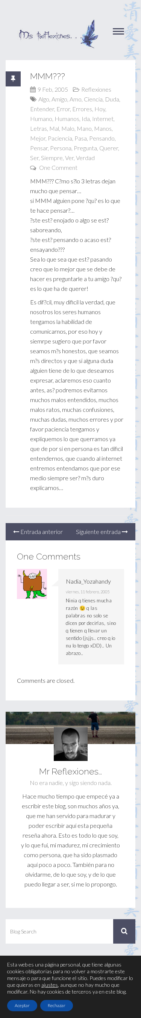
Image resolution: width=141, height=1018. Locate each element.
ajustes (49, 985)
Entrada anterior (41, 531)
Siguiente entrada (99, 531)
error (63, 108)
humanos (67, 118)
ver (69, 157)
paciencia (60, 138)
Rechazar (56, 1005)
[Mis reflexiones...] (58, 22)
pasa (80, 138)
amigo (59, 99)
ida (86, 118)
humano (41, 118)
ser (34, 157)
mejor (37, 138)
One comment (58, 167)
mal (54, 128)
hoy (99, 108)
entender (42, 108)
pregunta (85, 147)
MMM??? (47, 76)
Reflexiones (96, 89)
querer (108, 147)
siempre (52, 157)
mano (84, 128)
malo (67, 128)
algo (43, 99)
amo (76, 99)
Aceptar (22, 1005)
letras (38, 128)
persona (60, 147)
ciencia (93, 99)
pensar (39, 147)
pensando (102, 138)
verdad (85, 157)
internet (103, 118)
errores (82, 108)
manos (103, 128)
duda (112, 99)
